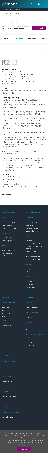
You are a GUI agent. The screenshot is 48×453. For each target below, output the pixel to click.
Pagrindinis (5, 9)
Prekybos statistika (31, 222)
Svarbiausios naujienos (8, 366)
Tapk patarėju (30, 342)
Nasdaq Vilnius (6, 308)
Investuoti (39, 28)
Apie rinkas (29, 241)
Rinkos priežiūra (6, 326)
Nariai (27, 330)
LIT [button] (32, 4)
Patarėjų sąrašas (30, 345)
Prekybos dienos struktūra (33, 243)
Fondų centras (6, 256)
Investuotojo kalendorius (33, 257)
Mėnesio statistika (31, 225)
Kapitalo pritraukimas (32, 308)
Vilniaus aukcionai (31, 284)
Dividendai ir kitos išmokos (9, 228)
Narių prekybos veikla (32, 231)
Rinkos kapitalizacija (32, 228)
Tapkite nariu (29, 327)
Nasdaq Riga (5, 310)
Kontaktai (4, 420)
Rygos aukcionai (30, 281)
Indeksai (28, 269)
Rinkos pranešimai (7, 381)
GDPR (3, 316)
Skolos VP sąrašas (7, 238)
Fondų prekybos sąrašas (9, 250)
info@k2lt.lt (19, 181)
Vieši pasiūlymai (30, 287)
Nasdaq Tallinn (6, 313)
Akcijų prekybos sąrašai (8, 222)
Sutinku (24, 449)
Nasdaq (9, 4)
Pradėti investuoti (31, 317)
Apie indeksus (30, 272)
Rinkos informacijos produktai (34, 254)
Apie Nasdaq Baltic (7, 417)
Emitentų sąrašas (7, 225)
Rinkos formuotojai (31, 251)
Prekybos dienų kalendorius (34, 259)
